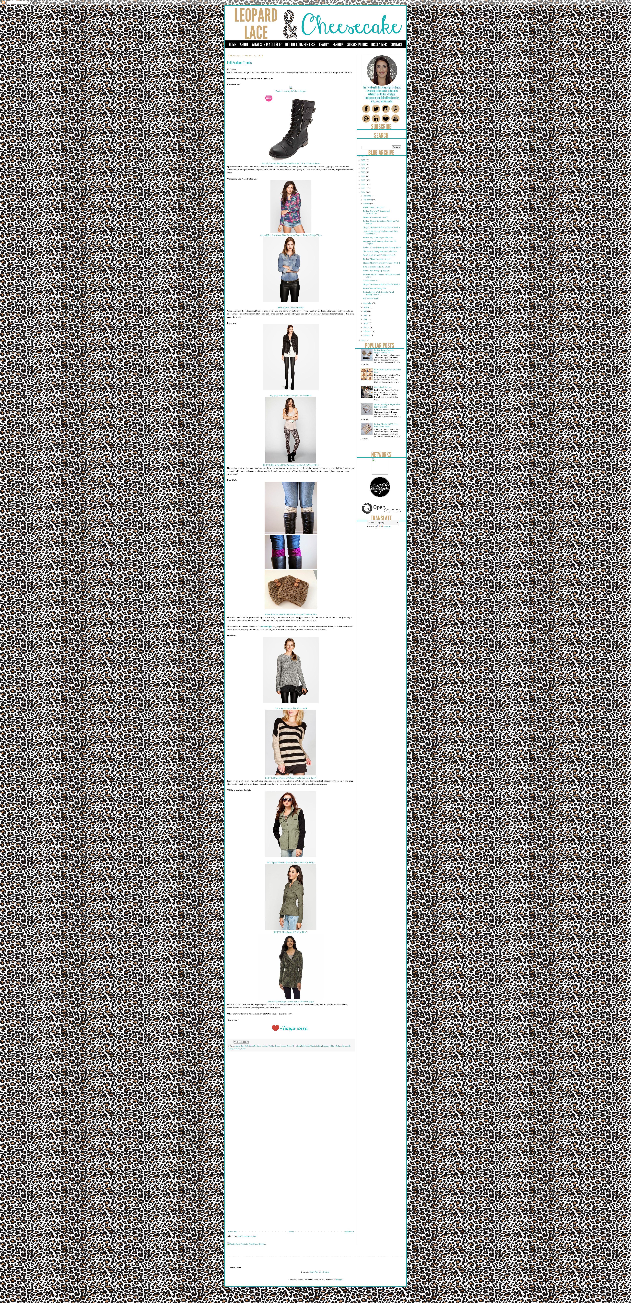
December (367, 195)
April (365, 323)
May (365, 319)
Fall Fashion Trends (308, 1046)
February (367, 331)
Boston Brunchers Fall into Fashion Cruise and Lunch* (381, 275)
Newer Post (232, 1231)
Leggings (325, 1046)
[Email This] (235, 1042)
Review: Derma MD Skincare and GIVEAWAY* (376, 212)
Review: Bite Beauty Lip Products (376, 270)
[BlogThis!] (238, 1042)
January (366, 335)
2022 (363, 160)
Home (291, 1231)
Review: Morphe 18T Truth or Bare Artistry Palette (386, 425)
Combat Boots (286, 1046)
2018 (363, 176)
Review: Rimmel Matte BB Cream (376, 266)
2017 (363, 180)
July (365, 311)
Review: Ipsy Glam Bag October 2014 (378, 237)
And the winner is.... (371, 280)
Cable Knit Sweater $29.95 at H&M (291, 708)
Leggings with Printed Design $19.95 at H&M (291, 395)
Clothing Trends (274, 1046)
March (366, 327)
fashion (318, 1046)
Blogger (339, 1279)
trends (243, 1049)
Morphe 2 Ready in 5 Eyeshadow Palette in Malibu (387, 405)
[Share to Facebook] (244, 1042)
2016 (363, 184)
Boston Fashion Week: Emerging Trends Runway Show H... (379, 293)
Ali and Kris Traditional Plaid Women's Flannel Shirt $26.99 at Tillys (291, 235)
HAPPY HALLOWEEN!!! (374, 207)
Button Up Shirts (255, 1046)
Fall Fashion (296, 1046)
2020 (363, 168)
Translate (387, 526)
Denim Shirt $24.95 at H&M (291, 307)
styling (230, 1049)
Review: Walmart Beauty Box (374, 288)
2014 (363, 192)
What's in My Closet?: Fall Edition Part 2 (379, 255)
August (366, 307)
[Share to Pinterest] (247, 1042)
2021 (363, 164)
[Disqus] (291, 1100)
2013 (363, 340)
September (367, 303)
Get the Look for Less (382, 387)
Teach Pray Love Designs (319, 1271)
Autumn (237, 1046)
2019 (363, 172)
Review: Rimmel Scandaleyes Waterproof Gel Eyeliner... (381, 222)
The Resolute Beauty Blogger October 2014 (380, 251)
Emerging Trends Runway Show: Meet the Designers (379, 242)
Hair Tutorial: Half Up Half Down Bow (387, 370)
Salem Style (346, 1046)
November (367, 199)
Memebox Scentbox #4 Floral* (375, 217)
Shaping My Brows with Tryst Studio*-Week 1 (381, 284)
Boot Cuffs (244, 1046)
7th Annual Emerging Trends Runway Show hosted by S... (380, 232)
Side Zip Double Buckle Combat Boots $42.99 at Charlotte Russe (291, 163)
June (365, 315)
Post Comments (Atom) (247, 1236)
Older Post (349, 1231)
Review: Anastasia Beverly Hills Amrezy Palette (382, 247)
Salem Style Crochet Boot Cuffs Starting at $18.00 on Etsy (291, 614)
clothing (265, 1046)
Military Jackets (335, 1046)
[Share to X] (241, 1042)
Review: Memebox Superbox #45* (376, 259)
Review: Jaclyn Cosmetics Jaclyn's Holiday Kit (384, 351)
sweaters (237, 1049)
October (366, 203)
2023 (363, 156)
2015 (363, 188)
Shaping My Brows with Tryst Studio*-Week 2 (381, 262)
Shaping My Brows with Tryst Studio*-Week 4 (381, 227)
